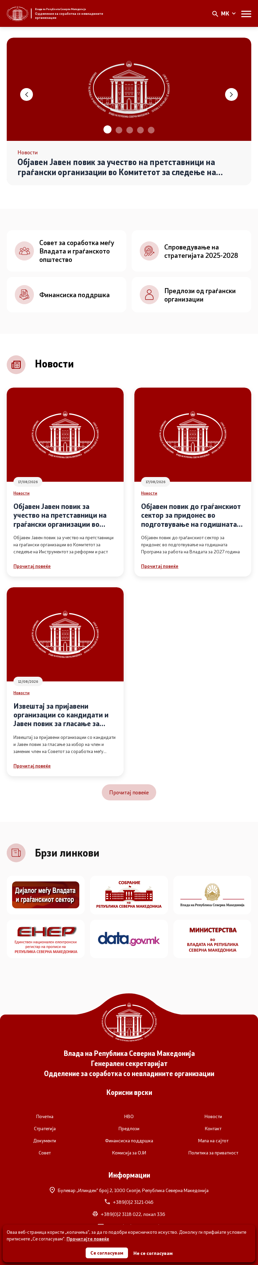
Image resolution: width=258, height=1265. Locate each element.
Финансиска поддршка (129, 1141)
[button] (106, 130)
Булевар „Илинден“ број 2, (133, 1190)
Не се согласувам (153, 1253)
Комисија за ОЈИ (129, 1153)
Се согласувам (106, 1253)
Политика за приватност (213, 1153)
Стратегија (45, 1128)
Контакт (213, 1128)
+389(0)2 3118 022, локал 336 (133, 1214)
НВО (129, 1116)
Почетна (44, 1116)
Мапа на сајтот (213, 1141)
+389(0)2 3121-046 (133, 1202)
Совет (45, 1153)
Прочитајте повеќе (88, 1238)
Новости (21, 493)
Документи (44, 1141)
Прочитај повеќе (32, 566)
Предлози (129, 1128)
